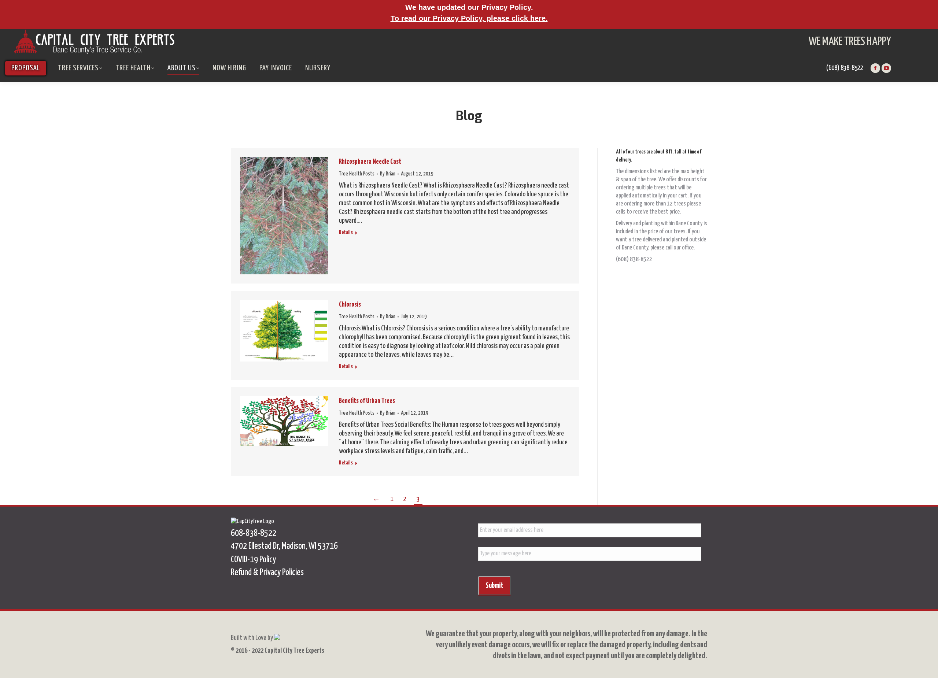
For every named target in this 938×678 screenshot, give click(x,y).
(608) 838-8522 (844, 67)
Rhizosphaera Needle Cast (370, 161)
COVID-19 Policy (253, 559)
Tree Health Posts (356, 174)
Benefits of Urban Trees (367, 400)
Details (346, 232)
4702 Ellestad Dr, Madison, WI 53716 (284, 546)
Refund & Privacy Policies (267, 572)
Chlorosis (350, 304)
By (387, 174)
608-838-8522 (253, 533)
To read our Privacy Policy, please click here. (469, 18)
